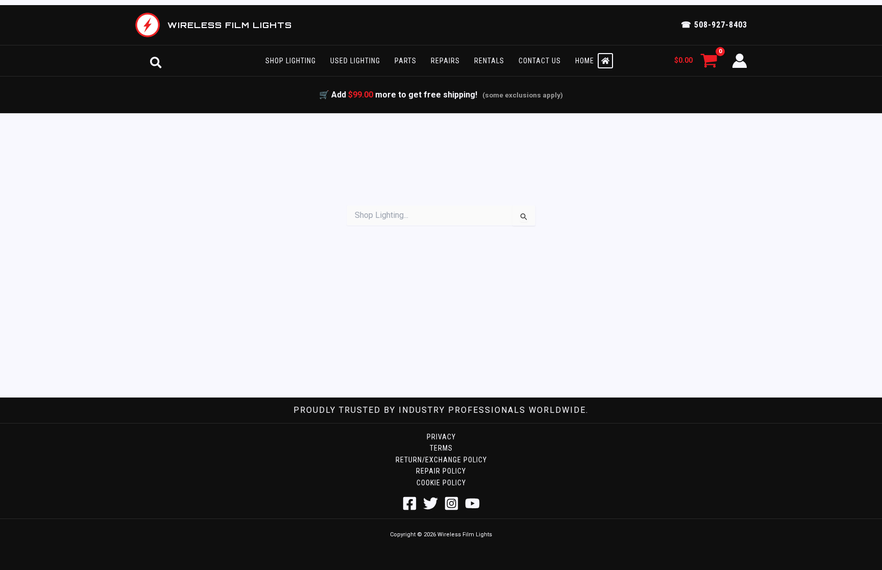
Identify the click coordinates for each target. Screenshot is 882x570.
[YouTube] (472, 503)
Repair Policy (441, 471)
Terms (441, 448)
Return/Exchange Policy (441, 460)
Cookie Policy (441, 483)
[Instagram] (451, 503)
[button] (156, 61)
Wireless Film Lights (229, 25)
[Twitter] (430, 503)
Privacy (441, 437)
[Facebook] (409, 503)
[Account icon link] (739, 60)
